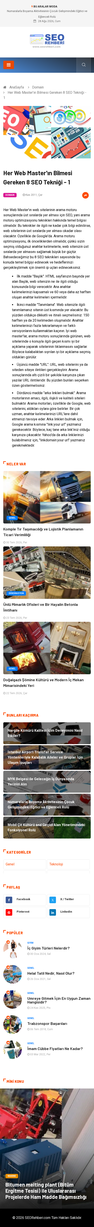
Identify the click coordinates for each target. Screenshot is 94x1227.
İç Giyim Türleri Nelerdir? (48, 948)
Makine (12, 1176)
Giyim (30, 943)
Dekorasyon (16, 593)
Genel (12, 518)
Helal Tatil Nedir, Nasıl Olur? (51, 973)
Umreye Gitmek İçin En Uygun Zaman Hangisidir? (59, 1000)
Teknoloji (56, 864)
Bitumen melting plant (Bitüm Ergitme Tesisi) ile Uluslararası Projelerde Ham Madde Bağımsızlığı (46, 1190)
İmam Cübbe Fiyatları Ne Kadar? (55, 1048)
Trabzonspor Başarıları (47, 1023)
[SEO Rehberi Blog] (47, 40)
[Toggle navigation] (8, 65)
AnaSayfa (16, 87)
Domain (38, 87)
